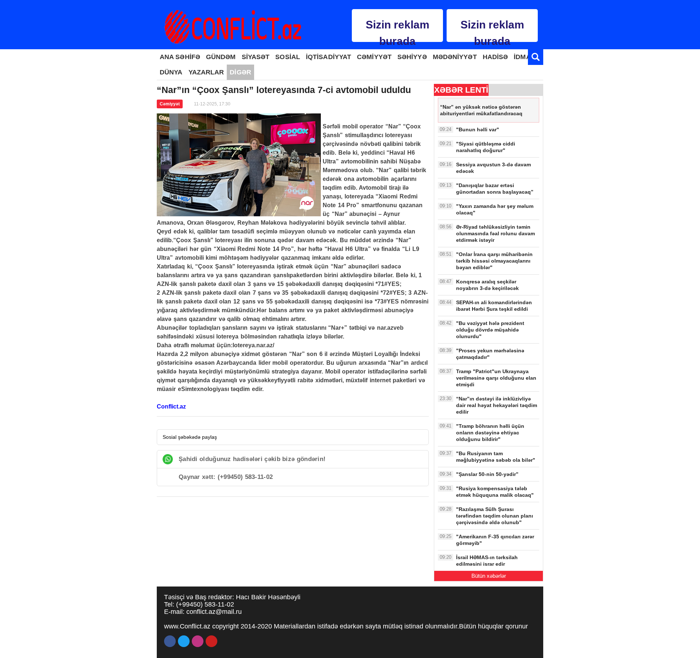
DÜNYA (171, 72)
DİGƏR (240, 72)
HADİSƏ (495, 57)
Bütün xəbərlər (488, 576)
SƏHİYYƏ (412, 57)
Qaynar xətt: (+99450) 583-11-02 (226, 476)
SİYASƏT (256, 57)
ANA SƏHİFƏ (180, 57)
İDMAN (525, 57)
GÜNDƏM (221, 57)
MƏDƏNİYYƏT (455, 57)
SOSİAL (287, 57)
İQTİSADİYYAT (328, 57)
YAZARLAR (206, 72)
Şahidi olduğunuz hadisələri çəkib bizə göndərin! (252, 459)
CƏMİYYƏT (374, 57)
